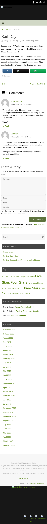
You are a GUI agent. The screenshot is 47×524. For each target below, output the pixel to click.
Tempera (32, 483)
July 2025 (7, 342)
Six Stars (12, 288)
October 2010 (8, 412)
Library (35, 283)
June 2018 (7, 367)
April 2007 (7, 437)
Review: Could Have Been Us (27, 311)
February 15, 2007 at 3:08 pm (21, 137)
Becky (6, 41)
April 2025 (7, 350)
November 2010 (9, 408)
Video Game (12, 293)
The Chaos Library (18, 315)
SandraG (15, 134)
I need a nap (8, 252)
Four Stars (18, 282)
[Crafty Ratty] (40, 2)
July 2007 (7, 425)
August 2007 (8, 420)
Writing (37, 41)
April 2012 (7, 388)
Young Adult (27, 293)
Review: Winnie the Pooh (24, 307)
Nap (41, 283)
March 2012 (8, 392)
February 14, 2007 (18, 41)
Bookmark (7, 76)
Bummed (8, 84)
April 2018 (7, 375)
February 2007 (9, 445)
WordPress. (40, 483)
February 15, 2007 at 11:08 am (21, 105)
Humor (30, 283)
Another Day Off (36, 84)
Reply (7, 126)
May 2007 (7, 433)
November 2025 (9, 330)
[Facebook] (33, 2)
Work (17, 293)
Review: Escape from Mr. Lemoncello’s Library (21, 260)
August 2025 (8, 338)
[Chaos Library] (44, 2)
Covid (13, 277)
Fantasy (31, 277)
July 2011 (7, 400)
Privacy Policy (23, 479)
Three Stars (31, 288)
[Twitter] (37, 2)
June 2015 (7, 379)
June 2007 (7, 429)
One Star (4, 289)
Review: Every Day (10, 256)
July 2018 (7, 363)
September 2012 (9, 383)
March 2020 (8, 355)
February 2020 (9, 359)
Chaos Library (6, 277)
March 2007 (8, 441)
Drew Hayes (21, 277)
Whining (9, 30)
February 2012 (9, 396)
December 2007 (9, 416)
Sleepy (19, 289)
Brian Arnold (16, 101)
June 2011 (7, 404)
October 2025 (8, 334)
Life (38, 283)
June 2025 (7, 346)
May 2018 (7, 371)
